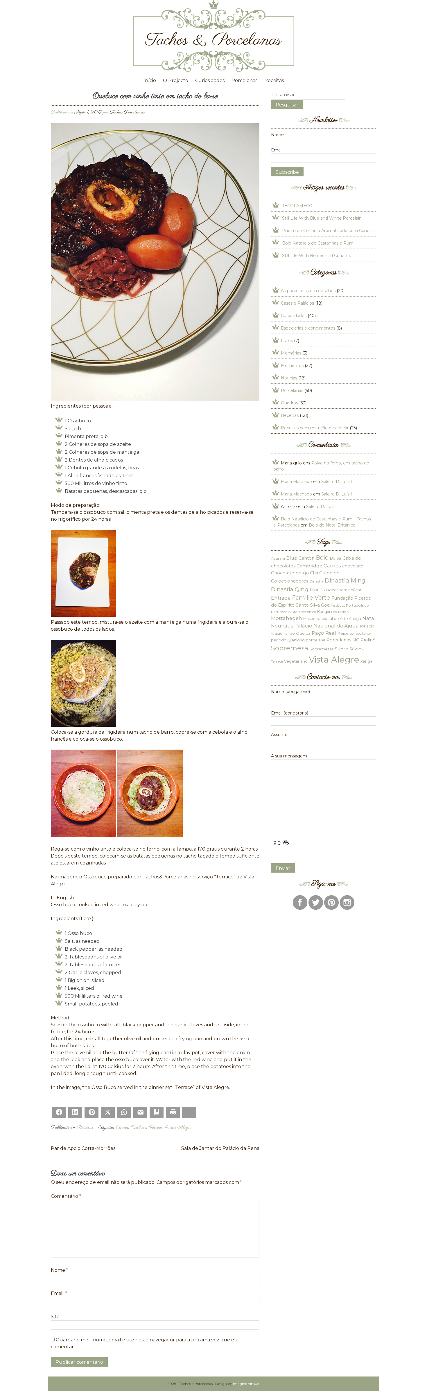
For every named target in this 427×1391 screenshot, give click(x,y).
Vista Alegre (178, 1127)
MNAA (343, 611)
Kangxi (323, 611)
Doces (317, 589)
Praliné (368, 640)
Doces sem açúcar (343, 589)
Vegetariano (296, 661)
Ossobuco (138, 1127)
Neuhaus (282, 626)
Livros (287, 340)
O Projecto (175, 80)
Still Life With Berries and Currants (316, 255)
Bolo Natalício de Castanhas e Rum (318, 243)
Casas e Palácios (297, 303)
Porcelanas (244, 80)
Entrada (281, 598)
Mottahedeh (286, 618)
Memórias (291, 353)
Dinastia (316, 581)
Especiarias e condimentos (308, 328)
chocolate (352, 566)
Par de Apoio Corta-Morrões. (83, 1148)
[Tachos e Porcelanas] (213, 70)
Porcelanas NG (342, 640)
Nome (59, 1270)
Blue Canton (300, 558)
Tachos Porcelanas (127, 112)
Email (59, 1293)
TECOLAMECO (297, 205)
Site (55, 1316)
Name (277, 134)
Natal (369, 618)
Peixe (343, 633)
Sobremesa (289, 648)
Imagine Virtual (246, 1383)
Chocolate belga (290, 573)
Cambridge (309, 566)
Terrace (156, 1127)
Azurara (278, 558)
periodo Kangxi (361, 634)
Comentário (66, 1196)
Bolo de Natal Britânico (332, 525)
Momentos (292, 365)
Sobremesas (321, 649)
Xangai (366, 661)
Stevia (341, 649)
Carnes (122, 1127)
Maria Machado (296, 481)
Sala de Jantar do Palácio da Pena (220, 1148)
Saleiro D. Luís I (336, 481)
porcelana (315, 640)
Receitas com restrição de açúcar (315, 427)
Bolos (335, 558)
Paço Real (324, 633)
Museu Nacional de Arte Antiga (332, 618)
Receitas (274, 80)
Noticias (289, 378)
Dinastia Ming (344, 580)
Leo (334, 611)
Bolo (322, 557)
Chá (314, 573)
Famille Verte (311, 597)
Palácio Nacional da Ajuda (326, 626)
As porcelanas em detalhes (308, 290)
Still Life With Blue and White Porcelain (322, 218)
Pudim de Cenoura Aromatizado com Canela (327, 230)
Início (149, 80)
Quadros (289, 403)
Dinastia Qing (289, 589)
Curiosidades (210, 80)
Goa (325, 605)
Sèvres (356, 649)
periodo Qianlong (288, 640)
